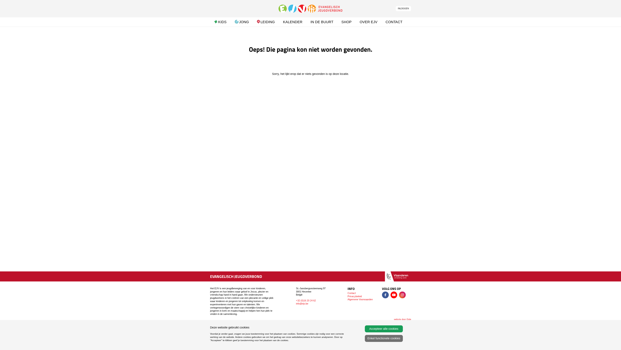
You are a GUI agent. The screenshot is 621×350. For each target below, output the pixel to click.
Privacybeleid (355, 296)
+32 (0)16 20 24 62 (306, 300)
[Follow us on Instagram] (402, 295)
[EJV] (310, 8)
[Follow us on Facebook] (385, 295)
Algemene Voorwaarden (360, 299)
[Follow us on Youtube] (394, 295)
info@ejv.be (302, 303)
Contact (352, 293)
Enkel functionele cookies (383, 338)
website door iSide (402, 319)
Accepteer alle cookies (383, 328)
